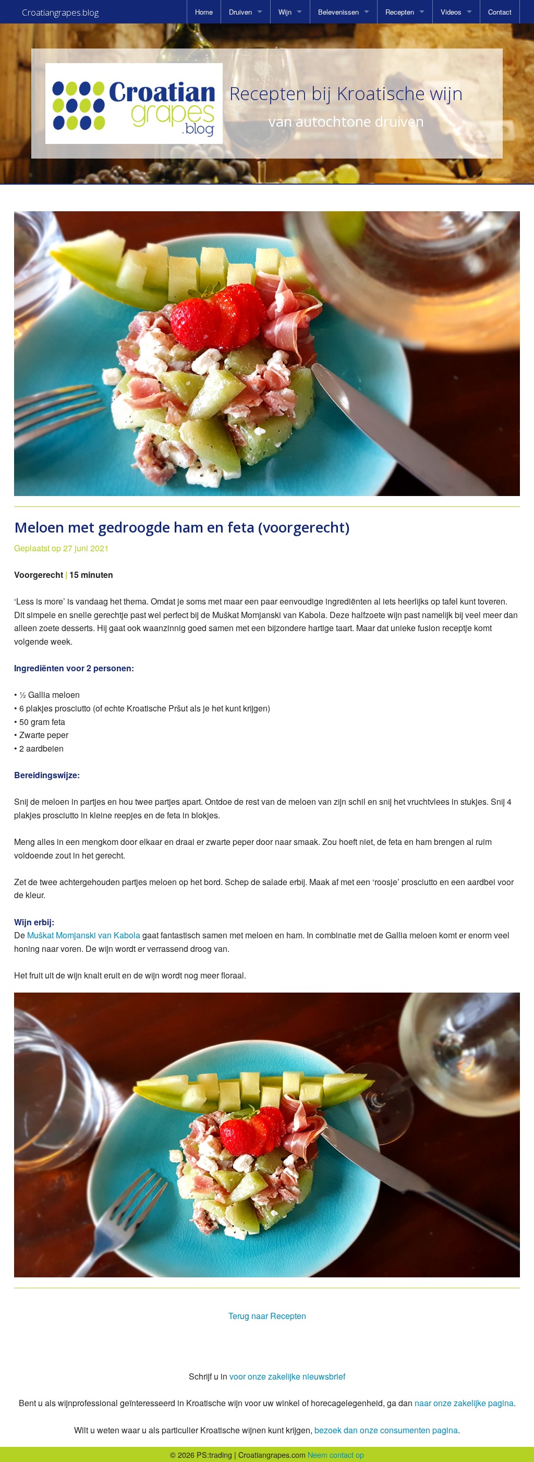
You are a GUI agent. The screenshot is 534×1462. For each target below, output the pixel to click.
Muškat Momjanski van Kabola (83, 935)
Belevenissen (338, 12)
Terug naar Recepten (267, 1316)
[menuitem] (204, 11)
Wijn (285, 12)
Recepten (399, 12)
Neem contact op (336, 1454)
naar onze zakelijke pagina (464, 1403)
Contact (500, 12)
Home (204, 12)
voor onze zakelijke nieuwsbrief (287, 1376)
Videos (451, 12)
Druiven (240, 12)
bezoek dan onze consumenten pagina (386, 1430)
